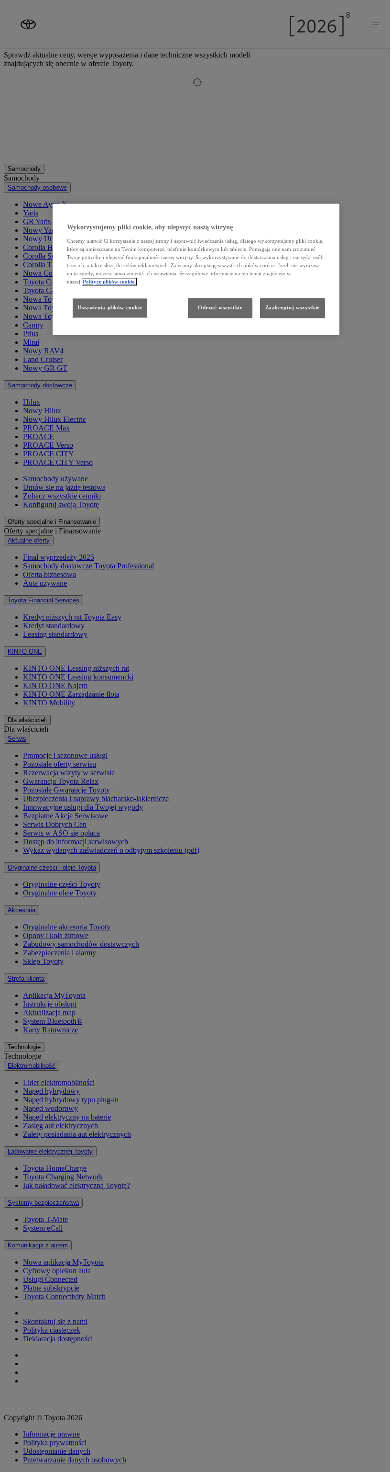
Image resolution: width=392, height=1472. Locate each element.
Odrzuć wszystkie (220, 307)
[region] (196, 269)
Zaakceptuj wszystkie (292, 307)
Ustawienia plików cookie (109, 307)
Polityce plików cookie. (109, 281)
